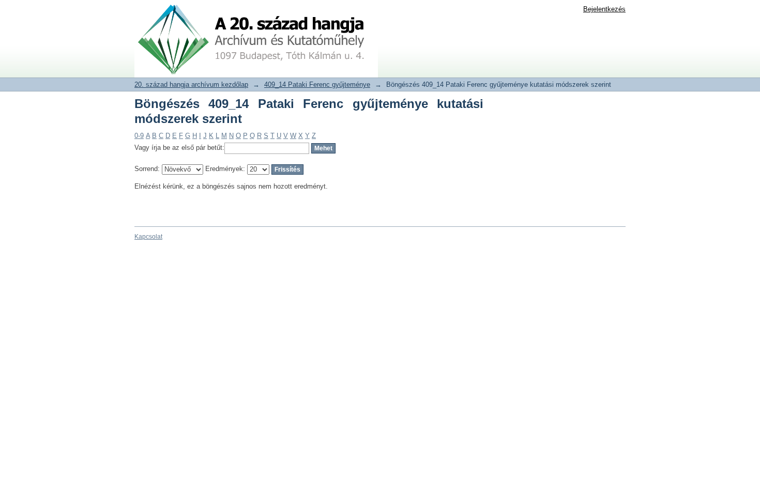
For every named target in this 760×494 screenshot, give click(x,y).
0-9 (139, 136)
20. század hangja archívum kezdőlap (191, 84)
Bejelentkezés (604, 9)
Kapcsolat (148, 236)
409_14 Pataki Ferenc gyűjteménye (317, 84)
